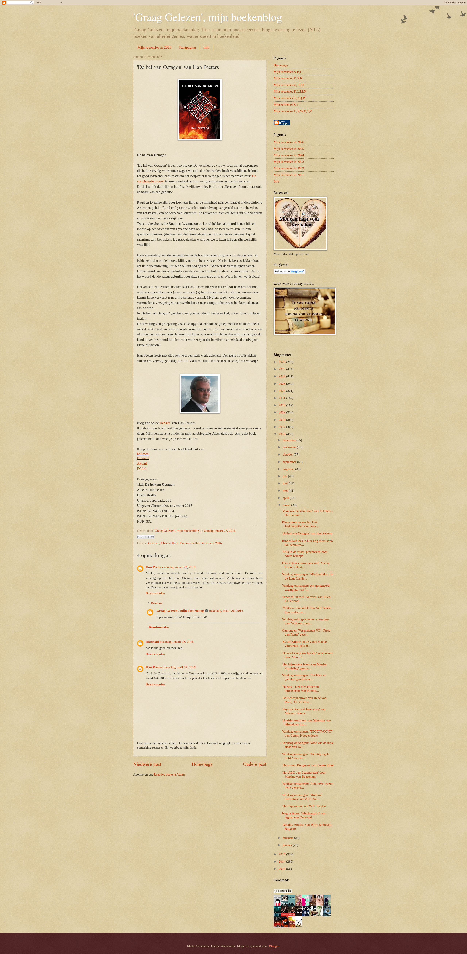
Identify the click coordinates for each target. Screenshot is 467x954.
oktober (288, 454)
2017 (282, 427)
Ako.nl (142, 463)
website (165, 423)
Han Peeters (154, 567)
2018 (282, 420)
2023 (282, 383)
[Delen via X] (145, 537)
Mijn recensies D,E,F (288, 78)
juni (286, 483)
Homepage (202, 764)
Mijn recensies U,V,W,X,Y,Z (293, 111)
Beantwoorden (155, 593)
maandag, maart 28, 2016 (226, 610)
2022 (282, 391)
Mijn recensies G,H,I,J (289, 85)
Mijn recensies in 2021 (289, 175)
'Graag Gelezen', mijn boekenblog (207, 16)
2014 (282, 861)
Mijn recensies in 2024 (289, 155)
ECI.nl (141, 469)
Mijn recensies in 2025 (154, 47)
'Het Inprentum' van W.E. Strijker (304, 806)
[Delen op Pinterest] (152, 537)
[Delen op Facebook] (149, 537)
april (286, 498)
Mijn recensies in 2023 (289, 162)
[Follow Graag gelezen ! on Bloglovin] (289, 273)
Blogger (274, 946)
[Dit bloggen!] (142, 537)
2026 (282, 362)
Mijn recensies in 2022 (289, 168)
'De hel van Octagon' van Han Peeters (307, 533)
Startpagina (187, 47)
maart (287, 505)
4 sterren (153, 543)
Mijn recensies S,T (286, 104)
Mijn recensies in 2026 (289, 142)
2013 (282, 869)
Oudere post (254, 764)
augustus (289, 469)
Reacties (156, 603)
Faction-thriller (189, 543)
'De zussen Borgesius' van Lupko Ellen (308, 765)
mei (286, 490)
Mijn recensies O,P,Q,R (289, 98)
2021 (282, 398)
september (290, 462)
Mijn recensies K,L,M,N (290, 91)
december (289, 440)
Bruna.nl (143, 458)
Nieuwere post (147, 764)
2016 (282, 434)
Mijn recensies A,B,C (288, 72)
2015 (282, 854)
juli (285, 476)
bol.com (142, 454)
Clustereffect (169, 543)
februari (288, 838)
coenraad (152, 641)
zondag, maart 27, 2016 (179, 567)
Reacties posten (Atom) (169, 774)
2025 (282, 369)
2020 (282, 405)
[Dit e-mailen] (138, 537)
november (290, 447)
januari (288, 845)
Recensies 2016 (211, 543)
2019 (282, 412)
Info (206, 47)
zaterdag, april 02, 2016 (180, 667)
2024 (282, 376)
